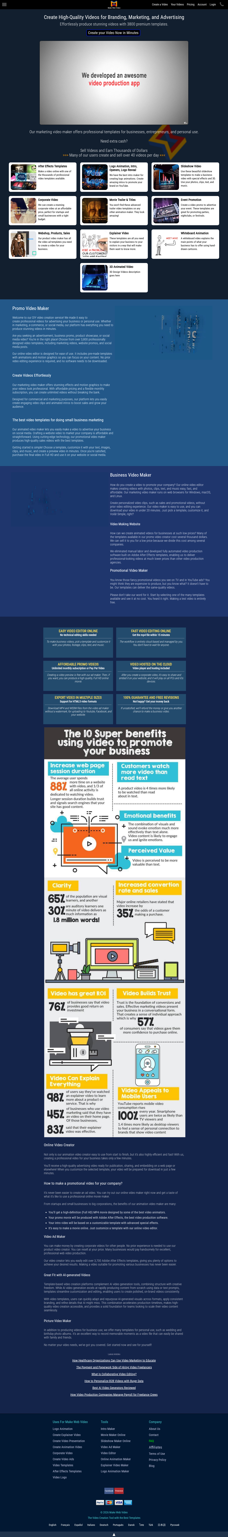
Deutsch (104, 1524)
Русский (174, 1524)
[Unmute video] (114, 83)
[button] (113, 33)
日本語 (162, 1524)
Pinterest (119, 1491)
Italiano (91, 1524)
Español (78, 1524)
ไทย (141, 1524)
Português (118, 1524)
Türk (151, 1524)
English (52, 1524)
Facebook (109, 1491)
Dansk (131, 1524)
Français (65, 1524)
